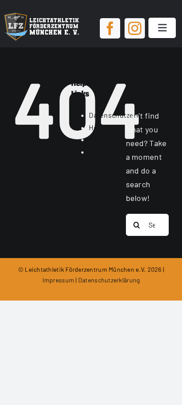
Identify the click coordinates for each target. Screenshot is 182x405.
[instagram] (135, 28)
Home (98, 127)
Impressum (107, 139)
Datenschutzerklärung (109, 280)
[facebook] (110, 28)
